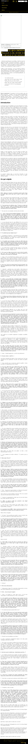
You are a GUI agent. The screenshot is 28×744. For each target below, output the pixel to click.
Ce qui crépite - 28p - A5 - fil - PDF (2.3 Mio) (13, 80)
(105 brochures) (12, 47)
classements (4, 7)
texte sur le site (10, 77)
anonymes (3, 44)
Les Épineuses (7, 44)
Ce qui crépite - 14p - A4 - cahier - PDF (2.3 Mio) (13, 82)
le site (3, 2)
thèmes (3, 10)
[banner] (5, 0)
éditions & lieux (5, 5)
